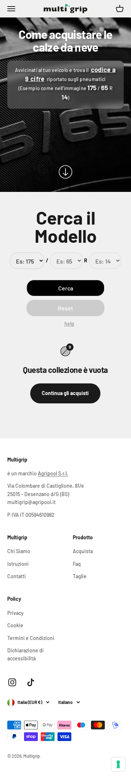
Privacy (15, 613)
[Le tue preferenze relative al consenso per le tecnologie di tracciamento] (118, 764)
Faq (77, 564)
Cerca (65, 288)
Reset (65, 308)
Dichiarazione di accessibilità (25, 654)
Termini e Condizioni (30, 638)
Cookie (15, 625)
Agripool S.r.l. (53, 473)
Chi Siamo (18, 551)
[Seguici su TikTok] (31, 682)
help (69, 324)
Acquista (83, 551)
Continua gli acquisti (65, 393)
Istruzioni (18, 564)
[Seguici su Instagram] (12, 682)
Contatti (16, 576)
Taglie (80, 576)
